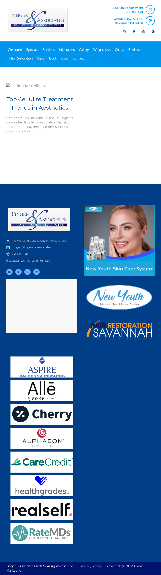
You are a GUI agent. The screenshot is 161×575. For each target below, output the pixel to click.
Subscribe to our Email (28, 260)
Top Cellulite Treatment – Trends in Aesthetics (39, 103)
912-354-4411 (20, 253)
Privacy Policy (91, 566)
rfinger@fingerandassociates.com (35, 247)
